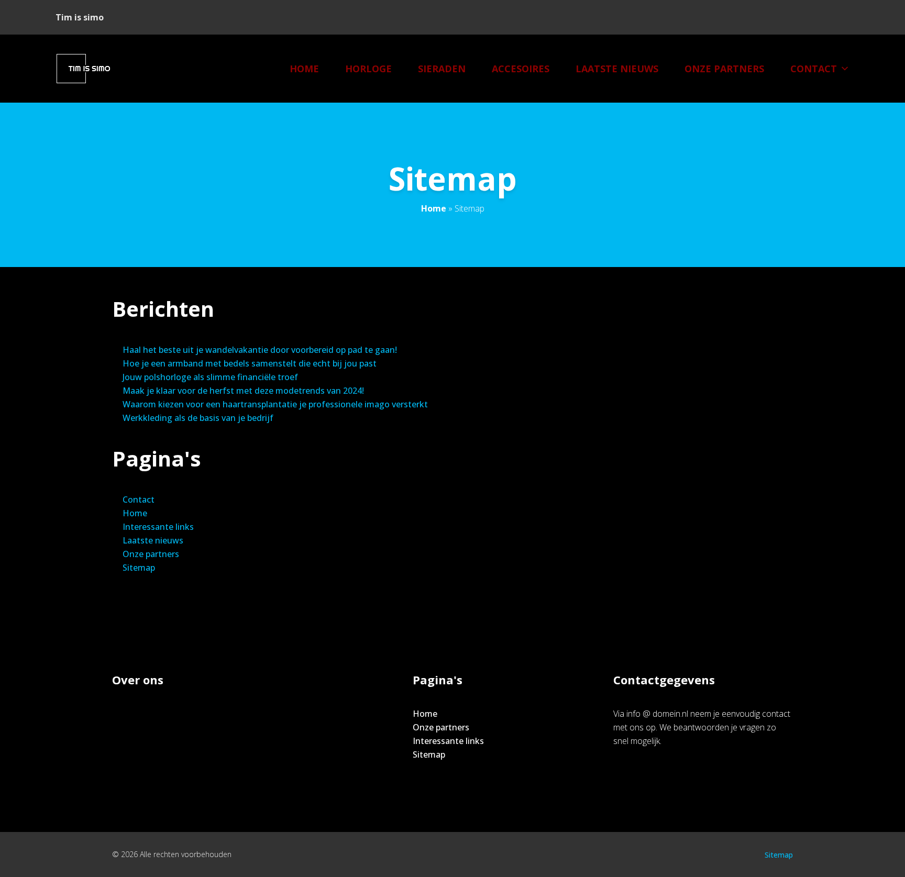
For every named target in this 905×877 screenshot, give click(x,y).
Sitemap (139, 567)
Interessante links (158, 526)
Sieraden (442, 68)
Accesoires (520, 68)
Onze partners (724, 68)
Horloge (368, 68)
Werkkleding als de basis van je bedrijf (198, 418)
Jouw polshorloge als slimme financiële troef (210, 377)
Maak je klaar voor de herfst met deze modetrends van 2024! (243, 390)
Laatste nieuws (617, 68)
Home (304, 68)
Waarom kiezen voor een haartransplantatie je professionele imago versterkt (275, 404)
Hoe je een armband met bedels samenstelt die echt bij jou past (250, 363)
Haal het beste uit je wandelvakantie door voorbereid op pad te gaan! (260, 350)
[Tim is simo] (89, 69)
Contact (813, 68)
